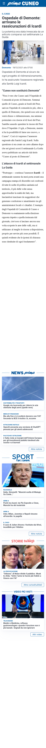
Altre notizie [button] (36, 449)
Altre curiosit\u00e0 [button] (33, 585)
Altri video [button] (37, 634)
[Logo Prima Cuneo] (23, 3)
